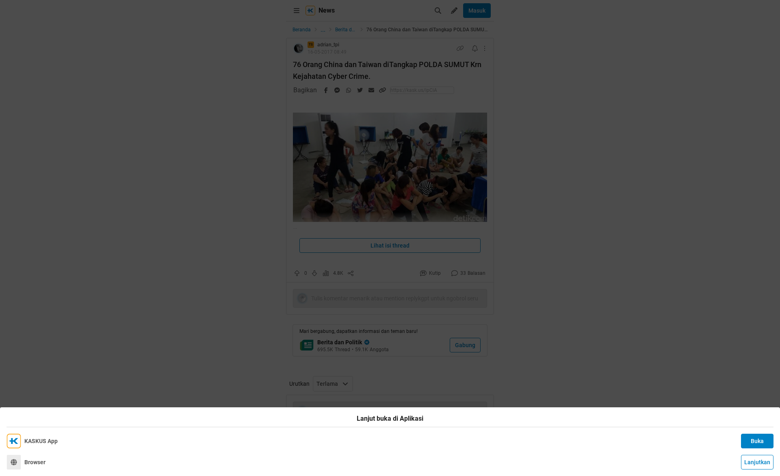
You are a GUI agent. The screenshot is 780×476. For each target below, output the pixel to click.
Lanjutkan (757, 462)
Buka (757, 441)
